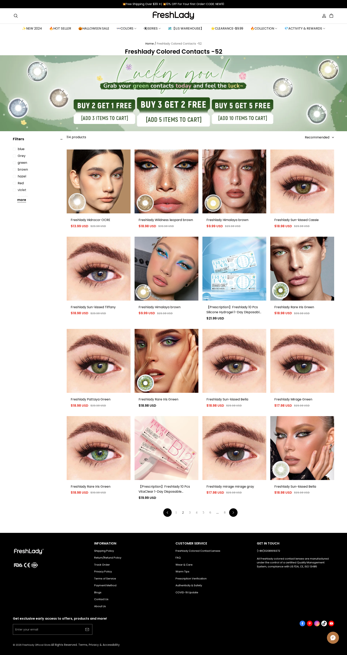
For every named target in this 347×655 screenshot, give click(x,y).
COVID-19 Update (187, 592)
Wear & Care (184, 565)
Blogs (97, 592)
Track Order (102, 565)
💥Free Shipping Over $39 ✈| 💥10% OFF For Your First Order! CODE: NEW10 (173, 4)
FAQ (178, 558)
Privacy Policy (103, 571)
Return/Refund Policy (107, 558)
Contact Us (101, 599)
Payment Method (105, 585)
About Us (100, 606)
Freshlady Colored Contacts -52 (179, 44)
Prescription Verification (191, 578)
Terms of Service (105, 578)
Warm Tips (182, 571)
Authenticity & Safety (189, 585)
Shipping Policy (104, 551)
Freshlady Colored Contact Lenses (198, 551)
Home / (150, 44)
